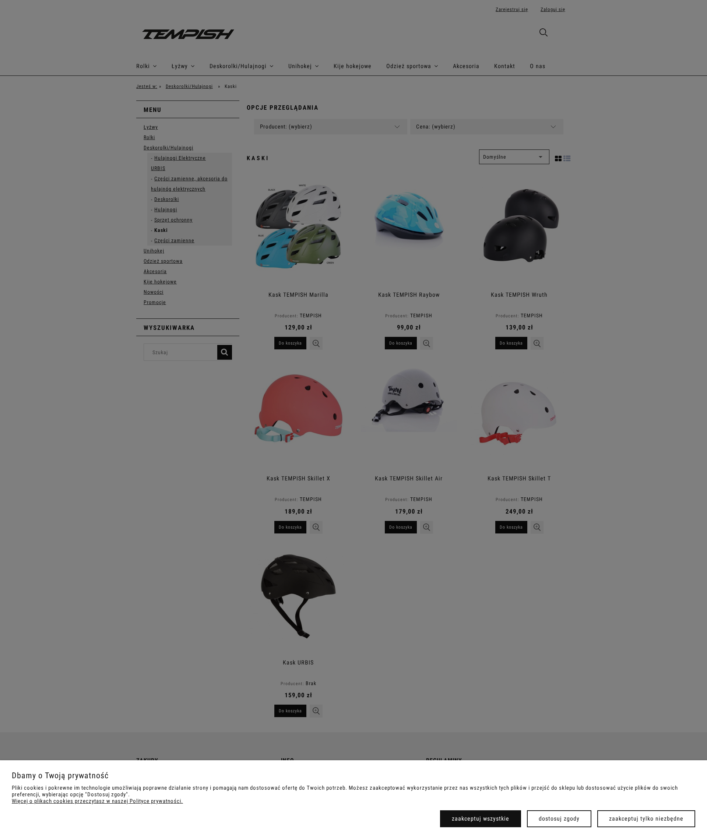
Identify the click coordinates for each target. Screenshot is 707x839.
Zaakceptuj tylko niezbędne (646, 818)
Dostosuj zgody (559, 818)
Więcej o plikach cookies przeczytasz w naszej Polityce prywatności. (97, 801)
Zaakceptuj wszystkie (480, 818)
